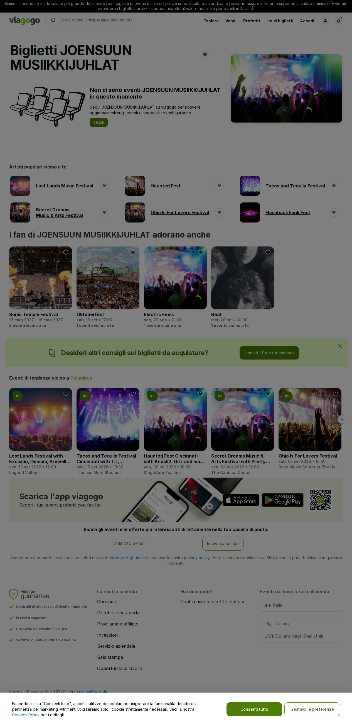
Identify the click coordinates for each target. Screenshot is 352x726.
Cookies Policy (26, 714)
